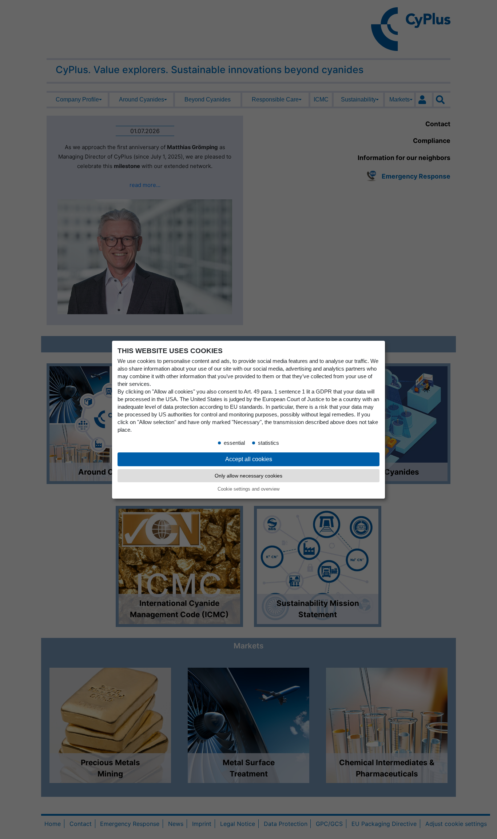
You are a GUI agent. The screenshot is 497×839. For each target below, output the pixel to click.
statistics (268, 443)
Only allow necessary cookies (248, 476)
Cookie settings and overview (248, 489)
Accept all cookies (248, 459)
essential (234, 443)
